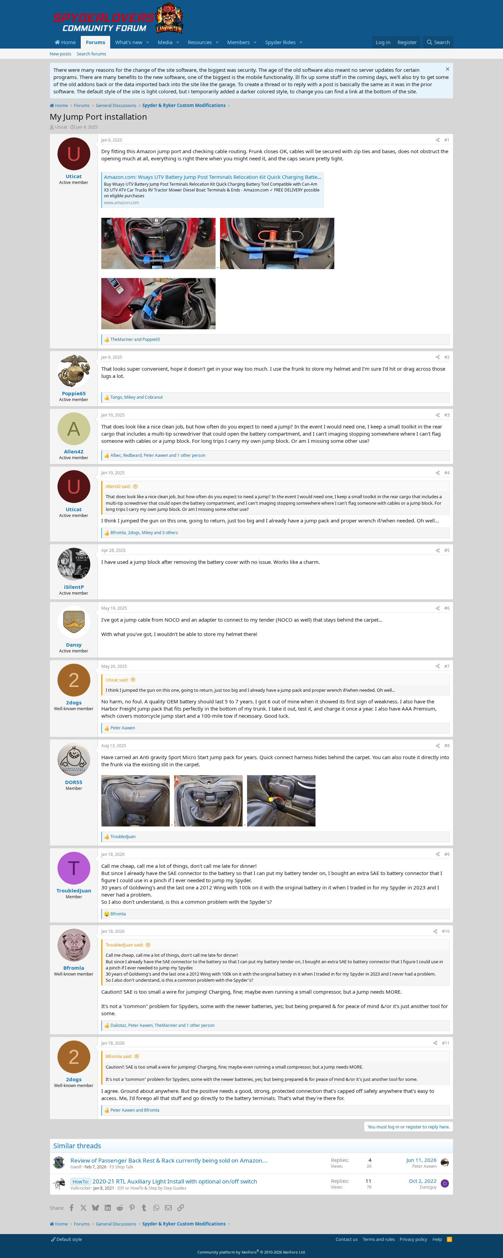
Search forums (91, 54)
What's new (128, 42)
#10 (446, 931)
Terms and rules (379, 1239)
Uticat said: (117, 680)
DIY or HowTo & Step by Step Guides (151, 1188)
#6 (447, 608)
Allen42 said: (118, 486)
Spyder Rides (280, 42)
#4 (447, 473)
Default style (68, 1239)
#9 (447, 854)
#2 (447, 357)
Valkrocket (80, 1188)
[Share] (437, 140)
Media (165, 42)
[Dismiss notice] (447, 70)
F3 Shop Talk (121, 1167)
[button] (148, 42)
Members (238, 42)
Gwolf (75, 1167)
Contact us (347, 1239)
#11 (446, 1043)
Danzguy (428, 1187)
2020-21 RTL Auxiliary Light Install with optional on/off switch (174, 1181)
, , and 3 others (144, 532)
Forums (95, 42)
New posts (60, 54)
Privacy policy (413, 1239)
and (135, 339)
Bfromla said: (119, 1056)
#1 (447, 140)
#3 (447, 415)
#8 (447, 746)
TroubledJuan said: (124, 945)
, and (137, 397)
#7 (447, 666)
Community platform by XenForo (251, 1252)
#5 (447, 550)
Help (437, 1239)
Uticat (61, 127)
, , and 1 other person (158, 455)
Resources (200, 42)
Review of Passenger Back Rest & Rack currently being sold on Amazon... (169, 1160)
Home (68, 42)
